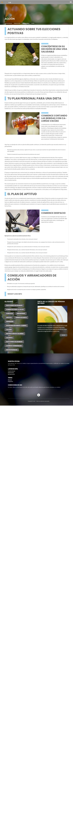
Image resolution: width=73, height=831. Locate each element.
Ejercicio (9, 312)
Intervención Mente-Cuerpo (16, 324)
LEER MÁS (63, 333)
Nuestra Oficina (14, 360)
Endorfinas (21, 312)
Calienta (9, 336)
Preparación (11, 371)
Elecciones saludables (14, 304)
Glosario (10, 378)
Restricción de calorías (14, 332)
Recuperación (11, 372)
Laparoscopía (13, 367)
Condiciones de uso (15, 383)
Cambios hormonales (14, 344)
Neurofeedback (11, 348)
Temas (10, 376)
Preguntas (10, 380)
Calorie (9, 328)
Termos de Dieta (21, 316)
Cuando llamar (11, 369)
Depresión (9, 320)
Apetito (9, 316)
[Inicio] (2, 1)
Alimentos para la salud (15, 308)
